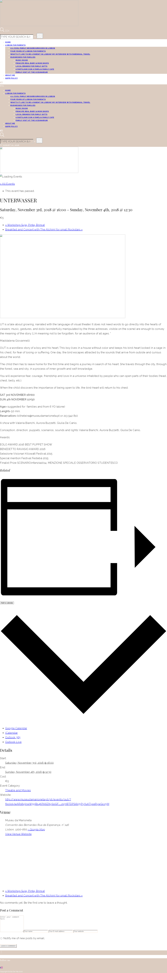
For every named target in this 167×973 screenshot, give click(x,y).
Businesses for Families (22, 57)
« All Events (7, 183)
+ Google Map (36, 829)
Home (8, 42)
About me (10, 75)
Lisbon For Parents (15, 45)
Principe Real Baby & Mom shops (32, 63)
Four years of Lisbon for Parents (28, 51)
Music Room (22, 60)
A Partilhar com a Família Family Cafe (35, 69)
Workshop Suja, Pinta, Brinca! (25, 224)
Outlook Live (13, 741)
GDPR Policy (11, 78)
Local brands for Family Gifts (31, 66)
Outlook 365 (13, 737)
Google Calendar (16, 728)
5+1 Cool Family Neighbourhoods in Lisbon (32, 48)
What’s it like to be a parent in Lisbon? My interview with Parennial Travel (50, 54)
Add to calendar (7, 603)
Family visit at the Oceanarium (32, 72)
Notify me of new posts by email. (24, 938)
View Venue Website (18, 834)
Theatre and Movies (18, 790)
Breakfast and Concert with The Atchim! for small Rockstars (44, 229)
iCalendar (11, 732)
